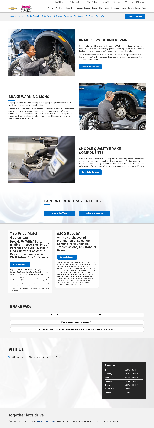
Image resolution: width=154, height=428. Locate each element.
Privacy (52, 421)
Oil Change (58, 16)
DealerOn (39, 421)
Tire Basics (78, 16)
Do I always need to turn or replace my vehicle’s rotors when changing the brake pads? (76, 329)
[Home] (48, 8)
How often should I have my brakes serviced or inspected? (76, 315)
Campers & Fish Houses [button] (100, 8)
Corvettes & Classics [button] (82, 8)
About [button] (144, 8)
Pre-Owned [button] (60, 8)
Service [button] (123, 8)
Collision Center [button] (134, 8)
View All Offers (59, 213)
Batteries (68, 16)
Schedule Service (135, 16)
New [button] (52, 8)
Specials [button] (69, 8)
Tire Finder (90, 16)
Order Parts (46, 16)
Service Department (16, 16)
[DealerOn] (14, 421)
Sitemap (46, 421)
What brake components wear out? (76, 322)
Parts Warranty (102, 16)
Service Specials (33, 16)
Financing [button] (115, 8)
